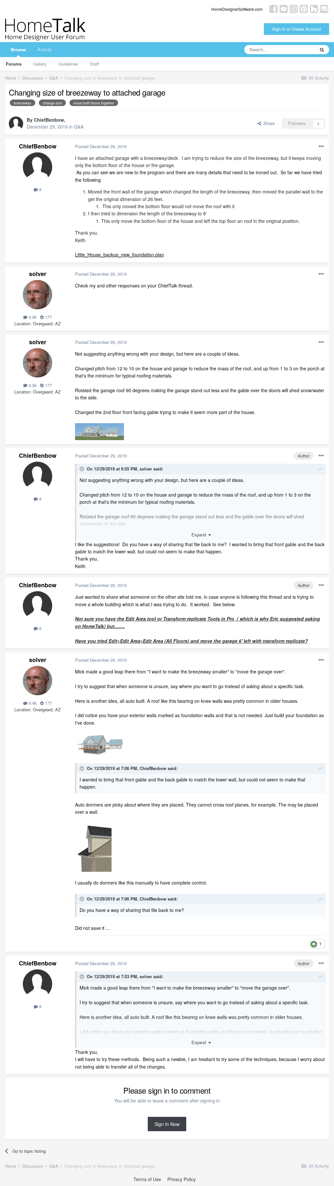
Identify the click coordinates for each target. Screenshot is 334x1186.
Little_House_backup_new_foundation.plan (119, 254)
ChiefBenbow (49, 119)
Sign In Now (167, 1124)
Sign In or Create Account (296, 29)
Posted (101, 146)
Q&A (79, 126)
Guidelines (68, 64)
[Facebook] (273, 8)
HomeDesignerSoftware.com (237, 9)
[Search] (322, 49)
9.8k (32, 317)
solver (37, 274)
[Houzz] (314, 8)
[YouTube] (284, 8)
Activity (45, 49)
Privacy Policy (181, 1179)
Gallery (40, 64)
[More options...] (321, 146)
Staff (94, 64)
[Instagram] (294, 8)
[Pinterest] (304, 8)
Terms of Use (147, 1179)
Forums (14, 64)
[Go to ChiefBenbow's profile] (16, 123)
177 (48, 317)
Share (268, 123)
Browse (18, 49)
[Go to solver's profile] (37, 294)
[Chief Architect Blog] (324, 8)
